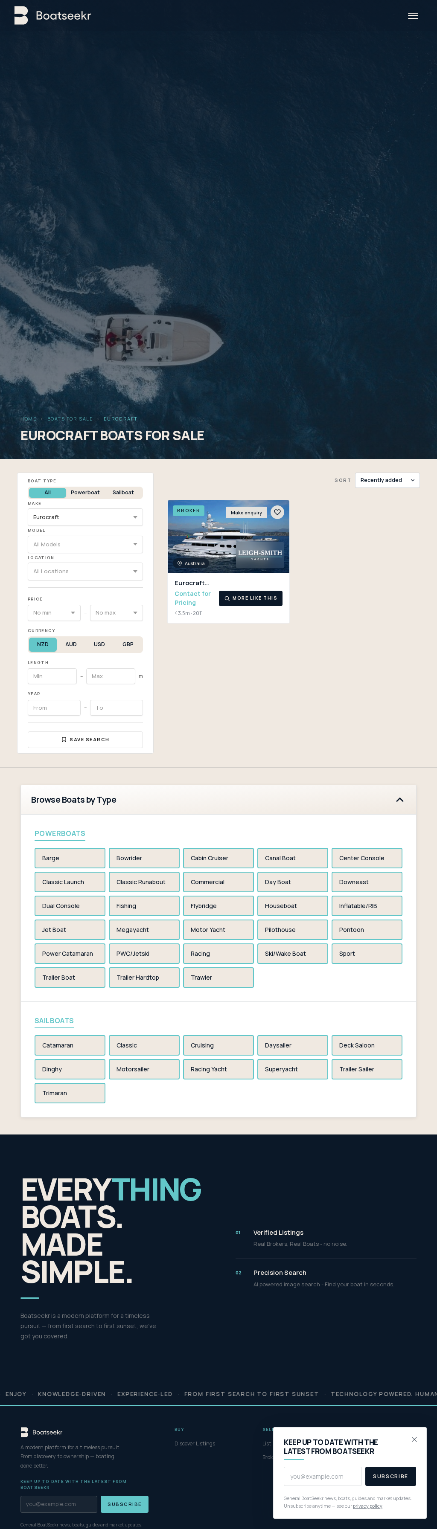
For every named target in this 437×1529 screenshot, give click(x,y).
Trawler (201, 977)
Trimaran (54, 1093)
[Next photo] (279, 537)
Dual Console (61, 906)
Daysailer (278, 1045)
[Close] (414, 1439)
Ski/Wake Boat (285, 953)
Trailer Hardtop (138, 977)
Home (28, 418)
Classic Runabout (141, 882)
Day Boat (278, 882)
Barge (50, 858)
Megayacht (133, 930)
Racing (200, 953)
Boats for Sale (70, 418)
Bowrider (129, 858)
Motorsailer (133, 1069)
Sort (343, 480)
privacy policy (367, 1506)
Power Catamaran (67, 953)
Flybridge (204, 906)
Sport (347, 953)
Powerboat (85, 492)
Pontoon (351, 930)
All (47, 492)
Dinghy (52, 1069)
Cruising (202, 1045)
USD (99, 644)
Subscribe (125, 1504)
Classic (127, 1045)
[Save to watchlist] (277, 512)
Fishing (126, 906)
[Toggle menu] (413, 15)
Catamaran (57, 1045)
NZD (43, 644)
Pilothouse (280, 930)
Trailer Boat (58, 977)
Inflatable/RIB (358, 906)
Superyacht (281, 1069)
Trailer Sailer (356, 1069)
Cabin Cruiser (209, 858)
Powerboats (60, 833)
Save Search (90, 739)
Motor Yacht (208, 930)
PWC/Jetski (133, 953)
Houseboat (281, 906)
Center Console (362, 858)
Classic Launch (63, 882)
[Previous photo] (178, 537)
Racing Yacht (209, 1069)
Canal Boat (280, 858)
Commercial (207, 882)
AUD (71, 644)
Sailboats (54, 1020)
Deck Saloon (357, 1045)
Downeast (354, 882)
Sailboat (123, 492)
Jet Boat (54, 930)
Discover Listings (195, 1443)
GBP (128, 644)
